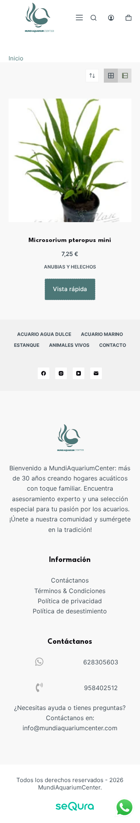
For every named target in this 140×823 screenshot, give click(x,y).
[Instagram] (61, 373)
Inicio (16, 58)
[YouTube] (78, 373)
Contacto (112, 345)
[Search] (93, 18)
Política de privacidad (70, 601)
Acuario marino (102, 334)
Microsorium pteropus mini (69, 240)
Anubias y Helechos (70, 267)
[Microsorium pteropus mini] (70, 160)
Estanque (26, 345)
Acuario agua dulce (44, 334)
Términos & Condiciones (69, 591)
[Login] (111, 18)
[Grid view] (111, 76)
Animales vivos (69, 345)
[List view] (125, 76)
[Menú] (79, 17)
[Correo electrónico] (96, 373)
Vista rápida (70, 289)
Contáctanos (70, 580)
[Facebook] (43, 373)
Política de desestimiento (70, 611)
